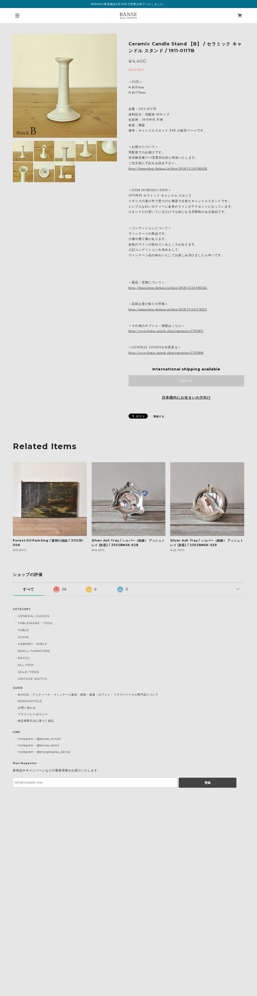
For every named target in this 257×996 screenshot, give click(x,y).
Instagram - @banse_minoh (39, 739)
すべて (28, 589)
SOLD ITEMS (28, 672)
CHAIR (23, 637)
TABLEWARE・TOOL (35, 623)
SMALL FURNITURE (34, 651)
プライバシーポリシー (33, 714)
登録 (208, 782)
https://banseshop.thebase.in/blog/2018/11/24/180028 (167, 168)
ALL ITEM (26, 665)
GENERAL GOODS (33, 616)
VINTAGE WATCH (32, 679)
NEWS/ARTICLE (30, 701)
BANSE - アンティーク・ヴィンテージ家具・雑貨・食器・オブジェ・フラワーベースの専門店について (88, 694)
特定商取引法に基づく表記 (36, 720)
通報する (158, 416)
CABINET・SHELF (32, 644)
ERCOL (24, 658)
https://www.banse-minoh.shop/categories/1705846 (166, 353)
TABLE (23, 630)
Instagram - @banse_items (38, 745)
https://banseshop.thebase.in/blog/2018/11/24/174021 (167, 309)
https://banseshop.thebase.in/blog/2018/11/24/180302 (167, 288)
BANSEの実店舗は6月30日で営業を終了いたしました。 (128, 4)
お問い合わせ (27, 707)
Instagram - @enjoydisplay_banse (44, 752)
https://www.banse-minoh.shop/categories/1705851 (166, 331)
